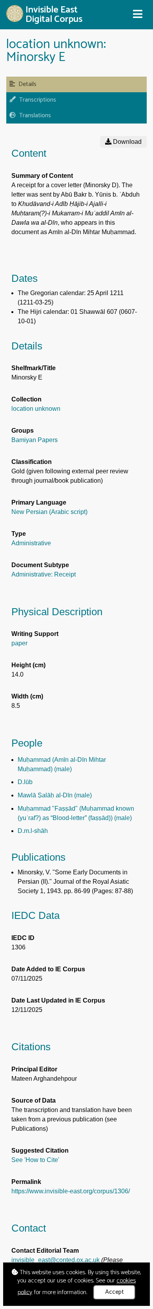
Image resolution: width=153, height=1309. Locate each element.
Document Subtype (40, 565)
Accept (114, 1292)
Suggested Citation (40, 1150)
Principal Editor (34, 1069)
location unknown (35, 408)
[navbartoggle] (137, 14)
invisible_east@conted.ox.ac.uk (55, 1260)
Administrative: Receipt (43, 574)
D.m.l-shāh (33, 830)
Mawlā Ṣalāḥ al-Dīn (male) (55, 795)
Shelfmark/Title (33, 368)
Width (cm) (27, 696)
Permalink (26, 1181)
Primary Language (38, 502)
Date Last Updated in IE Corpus (58, 1000)
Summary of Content (42, 175)
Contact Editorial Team (45, 1250)
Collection (26, 399)
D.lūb (25, 782)
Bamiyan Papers (34, 440)
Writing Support (34, 633)
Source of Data (33, 1100)
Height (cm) (28, 665)
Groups (22, 430)
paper (19, 643)
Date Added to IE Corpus (48, 969)
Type (18, 533)
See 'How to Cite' (35, 1160)
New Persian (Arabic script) (49, 512)
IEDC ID (23, 938)
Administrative (31, 543)
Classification (31, 461)
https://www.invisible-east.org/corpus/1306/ (70, 1191)
